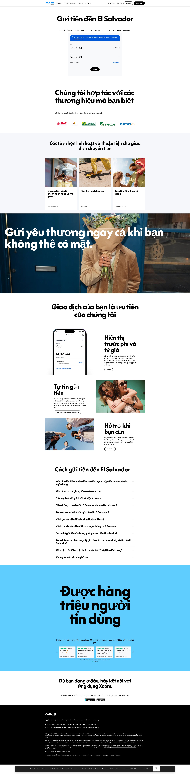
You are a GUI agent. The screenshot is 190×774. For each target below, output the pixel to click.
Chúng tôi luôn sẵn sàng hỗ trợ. (72, 557)
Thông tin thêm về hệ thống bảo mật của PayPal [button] (67, 412)
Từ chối (156, 770)
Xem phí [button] (109, 369)
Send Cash (84, 206)
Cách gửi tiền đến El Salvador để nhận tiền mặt (80, 519)
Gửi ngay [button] (95, 69)
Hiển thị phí (116, 62)
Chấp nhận (156, 768)
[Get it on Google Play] (90, 701)
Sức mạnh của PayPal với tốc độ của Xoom (78, 498)
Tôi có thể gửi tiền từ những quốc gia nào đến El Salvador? (86, 533)
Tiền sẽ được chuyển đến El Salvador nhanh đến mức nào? (86, 505)
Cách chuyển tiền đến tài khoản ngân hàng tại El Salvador (86, 526)
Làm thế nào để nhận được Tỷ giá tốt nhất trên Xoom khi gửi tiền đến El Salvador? (93, 542)
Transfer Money (52, 206)
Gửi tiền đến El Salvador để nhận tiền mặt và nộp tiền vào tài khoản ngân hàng (91, 483)
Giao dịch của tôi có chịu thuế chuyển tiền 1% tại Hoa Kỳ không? (89, 550)
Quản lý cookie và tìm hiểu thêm (141, 768)
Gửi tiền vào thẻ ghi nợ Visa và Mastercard (78, 491)
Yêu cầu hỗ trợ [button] (110, 449)
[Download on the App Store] (100, 701)
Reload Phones (119, 206)
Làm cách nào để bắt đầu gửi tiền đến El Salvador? (82, 512)
